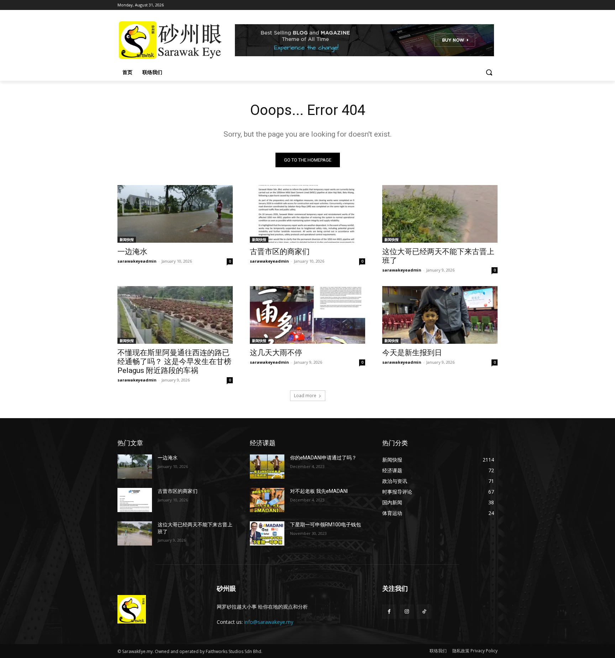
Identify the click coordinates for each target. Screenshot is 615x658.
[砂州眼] (174, 40)
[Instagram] (407, 611)
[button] (489, 72)
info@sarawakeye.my (268, 621)
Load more (305, 396)
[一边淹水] (175, 214)
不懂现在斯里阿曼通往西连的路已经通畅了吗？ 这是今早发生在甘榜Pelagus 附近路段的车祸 (174, 361)
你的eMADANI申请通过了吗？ (323, 457)
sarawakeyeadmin (137, 261)
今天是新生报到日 (412, 352)
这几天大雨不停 (276, 352)
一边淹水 (132, 251)
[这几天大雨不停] (307, 315)
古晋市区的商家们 (280, 251)
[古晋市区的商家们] (307, 214)
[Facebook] (389, 611)
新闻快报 (127, 239)
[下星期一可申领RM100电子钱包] (267, 533)
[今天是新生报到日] (440, 315)
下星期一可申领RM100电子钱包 (325, 524)
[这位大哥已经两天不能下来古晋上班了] (440, 214)
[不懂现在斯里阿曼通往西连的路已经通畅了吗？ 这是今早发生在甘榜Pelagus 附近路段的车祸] (175, 315)
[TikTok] (424, 611)
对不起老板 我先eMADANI (319, 491)
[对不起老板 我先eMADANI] (267, 500)
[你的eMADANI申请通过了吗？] (267, 466)
